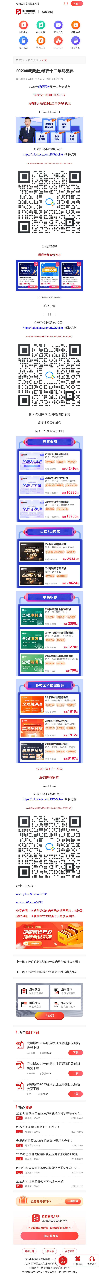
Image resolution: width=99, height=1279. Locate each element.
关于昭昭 (69, 1251)
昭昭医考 (44, 86)
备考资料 (33, 60)
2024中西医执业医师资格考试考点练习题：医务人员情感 (49, 972)
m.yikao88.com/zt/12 (29, 902)
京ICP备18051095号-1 (33, 1272)
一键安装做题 (49, 1236)
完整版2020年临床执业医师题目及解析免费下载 (53, 1086)
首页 (21, 60)
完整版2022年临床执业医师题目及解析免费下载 (53, 1045)
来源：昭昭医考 (55, 78)
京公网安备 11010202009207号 (61, 1272)
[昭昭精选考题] (49, 935)
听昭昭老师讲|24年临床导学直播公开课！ (48, 962)
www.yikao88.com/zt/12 (31, 894)
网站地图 (29, 1251)
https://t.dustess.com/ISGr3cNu (43, 154)
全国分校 (49, 1251)
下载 (76, 1052)
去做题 (49, 1015)
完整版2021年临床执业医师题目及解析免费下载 (53, 1065)
